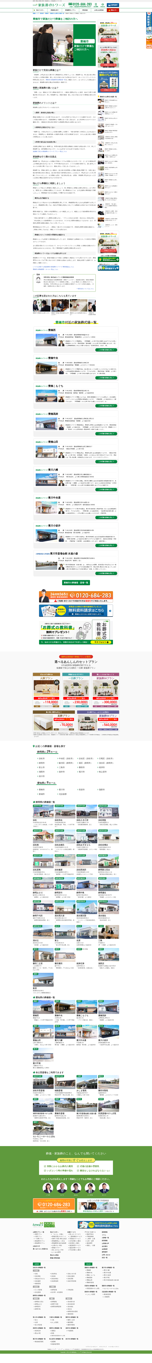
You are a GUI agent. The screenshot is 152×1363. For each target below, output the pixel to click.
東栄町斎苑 (107, 1294)
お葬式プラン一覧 (38, 1232)
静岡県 (37, 1264)
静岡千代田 (54, 1304)
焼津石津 (38, 1330)
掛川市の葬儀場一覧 (72, 1339)
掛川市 (42, 776)
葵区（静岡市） (85, 763)
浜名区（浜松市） (86, 758)
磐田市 (82, 767)
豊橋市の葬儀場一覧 (91, 1267)
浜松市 (42, 758)
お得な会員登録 (99, 10)
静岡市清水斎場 (72, 1311)
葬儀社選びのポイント (59, 1236)
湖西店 (53, 1330)
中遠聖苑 (70, 1330)
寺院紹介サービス (75, 1238)
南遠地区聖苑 (55, 1344)
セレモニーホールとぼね (111, 1288)
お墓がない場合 (57, 1245)
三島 (52, 1320)
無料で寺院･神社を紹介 (59, 1238)
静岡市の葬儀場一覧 (39, 1295)
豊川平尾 (107, 1277)
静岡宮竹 (38, 1306)
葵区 (52, 1298)
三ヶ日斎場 (38, 1290)
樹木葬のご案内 (74, 1243)
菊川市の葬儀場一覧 (39, 1339)
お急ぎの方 (36, 1246)
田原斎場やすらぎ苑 (93, 1288)
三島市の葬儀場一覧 (55, 1317)
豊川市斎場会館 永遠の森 (111, 1280)
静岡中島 (38, 1309)
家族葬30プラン (40, 1241)
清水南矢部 (71, 1304)
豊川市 (62, 790)
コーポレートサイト (114, 1346)
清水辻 (70, 1309)
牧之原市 (103, 772)
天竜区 (52, 1286)
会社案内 (104, 1246)
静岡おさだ (38, 1304)
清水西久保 (71, 1301)
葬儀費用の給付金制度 (59, 1243)
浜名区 (36, 1286)
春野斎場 (54, 1290)
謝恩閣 (53, 1341)
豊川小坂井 (107, 1275)
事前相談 (85, 10)
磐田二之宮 (71, 1320)
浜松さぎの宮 (72, 1273)
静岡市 (42, 763)
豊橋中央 (89, 1272)
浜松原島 (70, 1278)
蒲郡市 (102, 790)
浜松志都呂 (71, 1276)
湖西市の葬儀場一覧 (55, 1328)
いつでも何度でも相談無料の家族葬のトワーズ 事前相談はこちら (53, 267)
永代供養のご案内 (75, 1241)
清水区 (69, 1298)
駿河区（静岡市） (66, 763)
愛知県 (88, 1264)
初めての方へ (40, 10)
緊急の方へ (114, 10)
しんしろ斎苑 (91, 1294)
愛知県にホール (46, 783)
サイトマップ (103, 1346)
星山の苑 (38, 1333)
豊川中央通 (107, 1272)
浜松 (36, 1273)
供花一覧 (104, 1257)
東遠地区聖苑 (39, 1341)
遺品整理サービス (75, 1245)
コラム (104, 1235)
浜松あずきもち (40, 1278)
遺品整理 (89, 1243)
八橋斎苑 (107, 1297)
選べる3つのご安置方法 (40, 1249)
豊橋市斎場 (90, 1282)
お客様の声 (105, 1243)
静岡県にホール (47, 752)
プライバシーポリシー (92, 1346)
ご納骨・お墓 (91, 1238)
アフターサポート (90, 1232)
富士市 (42, 767)
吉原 (36, 1322)
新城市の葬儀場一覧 (91, 1291)
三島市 (62, 767)
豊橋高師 (89, 1277)
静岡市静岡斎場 (56, 1306)
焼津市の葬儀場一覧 (39, 1328)
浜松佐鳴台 (54, 1278)
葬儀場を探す (55, 10)
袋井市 (62, 772)
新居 (52, 1333)
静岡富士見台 (39, 1301)
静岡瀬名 (54, 1301)
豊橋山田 (89, 1280)
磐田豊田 (70, 1322)
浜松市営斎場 (72, 1281)
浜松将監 (38, 1276)
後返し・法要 (91, 1245)
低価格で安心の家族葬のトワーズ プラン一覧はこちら (50, 151)
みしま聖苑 (54, 1322)
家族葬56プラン (40, 1243)
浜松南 (53, 1276)
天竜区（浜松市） (106, 758)
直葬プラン (38, 1234)
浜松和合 (54, 1273)
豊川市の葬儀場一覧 (108, 1267)
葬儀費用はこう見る (58, 1241)
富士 (36, 1320)
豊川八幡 (107, 1270)
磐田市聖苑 (71, 1325)
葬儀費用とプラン (70, 10)
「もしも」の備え (57, 1234)
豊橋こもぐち (91, 1275)
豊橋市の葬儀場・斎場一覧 (76, 583)
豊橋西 (89, 1270)
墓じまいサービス (75, 1234)
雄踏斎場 (38, 1283)
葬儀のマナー (56, 1247)
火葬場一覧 (105, 1237)
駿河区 (36, 1298)
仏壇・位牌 (90, 1241)
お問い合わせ (106, 1255)
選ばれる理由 (54, 1255)
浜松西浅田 (54, 1281)
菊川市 (82, 772)
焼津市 (102, 767)
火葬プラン (38, 1236)
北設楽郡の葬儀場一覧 (109, 1291)
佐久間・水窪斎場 (57, 1292)
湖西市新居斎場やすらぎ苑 (58, 1335)
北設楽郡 (63, 794)
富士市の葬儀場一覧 (39, 1317)
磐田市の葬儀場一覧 (72, 1317)
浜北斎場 (38, 1292)
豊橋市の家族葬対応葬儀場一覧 (56, 79)
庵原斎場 (70, 1314)
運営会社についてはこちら (86, 288)
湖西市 (42, 772)
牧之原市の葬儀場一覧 (56, 1339)
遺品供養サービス (75, 1247)
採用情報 (104, 1240)
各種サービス (71, 1232)
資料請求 (114, 5)
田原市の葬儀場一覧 (91, 1285)
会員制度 (104, 1249)
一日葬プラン (39, 1238)
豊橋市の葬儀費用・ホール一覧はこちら (45, 269)
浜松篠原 (38, 1281)
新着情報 (104, 1232)
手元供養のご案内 (75, 1250)
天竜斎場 (70, 1290)
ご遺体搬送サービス (75, 1236)
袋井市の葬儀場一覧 (72, 1328)
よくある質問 (56, 1252)
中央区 (36, 1270)
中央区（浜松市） (66, 758)
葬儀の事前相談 (55, 1258)
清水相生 (70, 1306)
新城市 (42, 794)
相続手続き (90, 1234)
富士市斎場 (38, 1325)
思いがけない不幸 (57, 1250)
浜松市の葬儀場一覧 (39, 1267)
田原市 (82, 790)
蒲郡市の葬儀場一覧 (108, 1285)
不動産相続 (90, 1236)
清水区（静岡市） (106, 763)
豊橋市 (42, 790)
